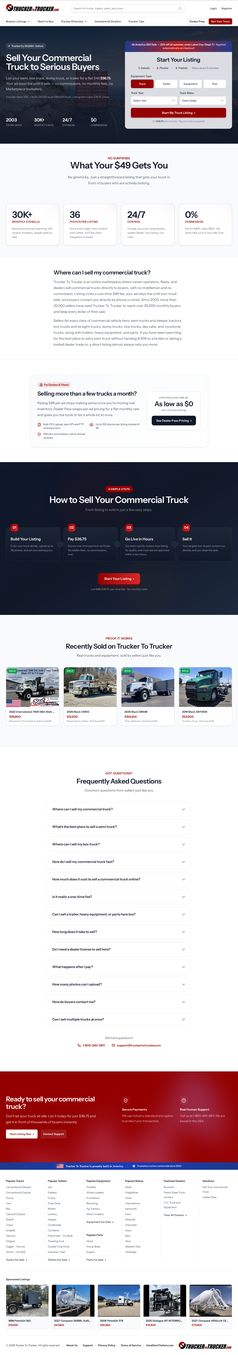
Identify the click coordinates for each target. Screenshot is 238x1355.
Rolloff (10, 1219)
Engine (90, 1252)
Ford (128, 1214)
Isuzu (128, 1230)
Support (88, 1345)
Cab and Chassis (15, 1214)
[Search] (180, 8)
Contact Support (53, 1134)
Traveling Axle (56, 1241)
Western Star (133, 1246)
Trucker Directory (72, 21)
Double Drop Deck (59, 1246)
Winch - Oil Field (15, 1252)
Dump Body (93, 1246)
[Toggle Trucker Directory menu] (85, 21)
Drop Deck (54, 1203)
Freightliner (132, 1192)
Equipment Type (141, 76)
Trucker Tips (136, 21)
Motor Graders (95, 1214)
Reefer (52, 1208)
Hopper (52, 1219)
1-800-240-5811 (94, 1045)
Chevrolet (131, 1225)
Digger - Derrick (15, 1246)
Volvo (128, 1198)
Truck (142, 84)
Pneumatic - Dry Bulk (60, 1235)
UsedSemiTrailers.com (160, 1345)
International (132, 1203)
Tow (8, 1203)
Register (227, 8)
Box (8, 1208)
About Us (72, 1345)
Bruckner (169, 1187)
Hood (89, 1241)
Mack (128, 1187)
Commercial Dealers (108, 21)
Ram (128, 1235)
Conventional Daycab (18, 1192)
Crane (9, 1225)
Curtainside (54, 1225)
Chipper (10, 1241)
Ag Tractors (93, 1208)
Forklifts (91, 1187)
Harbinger (131, 1252)
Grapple (10, 1230)
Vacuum (11, 1235)
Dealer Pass (197, 21)
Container (53, 1230)
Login (213, 8)
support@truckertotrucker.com (139, 1045)
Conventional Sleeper (18, 1187)
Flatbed (52, 1192)
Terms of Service (131, 1345)
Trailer (166, 84)
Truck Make (187, 93)
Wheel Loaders (95, 1192)
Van (50, 1187)
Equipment (191, 84)
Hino (128, 1241)
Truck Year (137, 93)
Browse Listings (16, 21)
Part (214, 84)
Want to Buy (46, 21)
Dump (9, 1198)
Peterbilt (130, 1219)
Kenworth (131, 1208)
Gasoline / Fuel (56, 1252)
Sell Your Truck (220, 21)
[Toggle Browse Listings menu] (28, 21)
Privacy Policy (106, 1345)
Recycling (92, 1203)
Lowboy (52, 1214)
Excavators (92, 1198)
